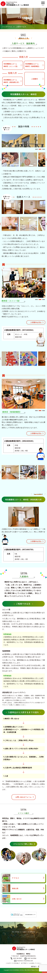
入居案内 (34, 79)
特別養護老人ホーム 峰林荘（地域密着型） (32, 65)
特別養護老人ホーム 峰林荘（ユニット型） (11, 65)
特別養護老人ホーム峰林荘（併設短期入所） (12, 81)
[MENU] (43, 3)
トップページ (7, 27)
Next (46, 159)
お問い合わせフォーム (23, 797)
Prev (0, 159)
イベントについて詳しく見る (23, 844)
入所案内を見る (36, 322)
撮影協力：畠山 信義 (38, 966)
